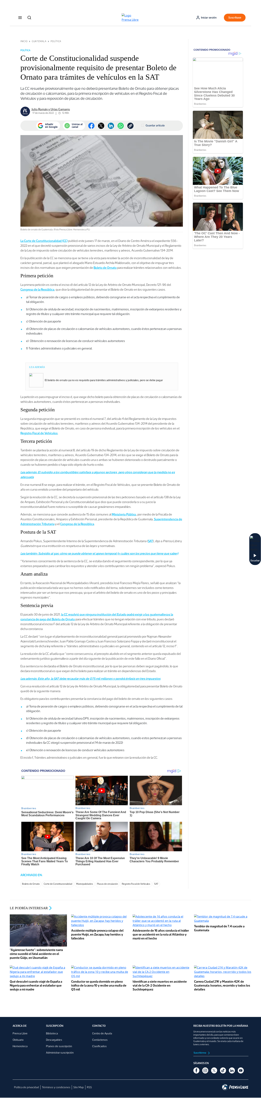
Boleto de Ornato (105, 268)
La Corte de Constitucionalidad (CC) (44, 241)
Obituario (18, 1039)
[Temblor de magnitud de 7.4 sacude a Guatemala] (222, 919)
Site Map (78, 1087)
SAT (150, 541)
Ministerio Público (124, 514)
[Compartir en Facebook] (91, 126)
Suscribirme (200, 1052)
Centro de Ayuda (102, 1033)
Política (56, 41)
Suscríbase (234, 17)
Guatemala (39, 41)
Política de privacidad (26, 1087)
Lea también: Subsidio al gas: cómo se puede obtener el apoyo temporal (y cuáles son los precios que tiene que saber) (99, 553)
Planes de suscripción (59, 1046)
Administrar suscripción (60, 1052)
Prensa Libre (20, 1033)
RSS (89, 1087)
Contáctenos (100, 1039)
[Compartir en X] (101, 126)
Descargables (54, 1039)
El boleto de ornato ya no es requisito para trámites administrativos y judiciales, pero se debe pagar (104, 380)
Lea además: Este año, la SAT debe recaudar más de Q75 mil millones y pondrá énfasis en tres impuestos (90, 679)
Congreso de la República (37, 290)
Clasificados (99, 1046)
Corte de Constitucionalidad (58, 883)
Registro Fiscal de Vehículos (39, 433)
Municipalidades (84, 883)
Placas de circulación (107, 883)
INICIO (24, 41)
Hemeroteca (20, 1046)
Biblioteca (52, 1033)
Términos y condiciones (56, 1087)
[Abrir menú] (20, 17)
